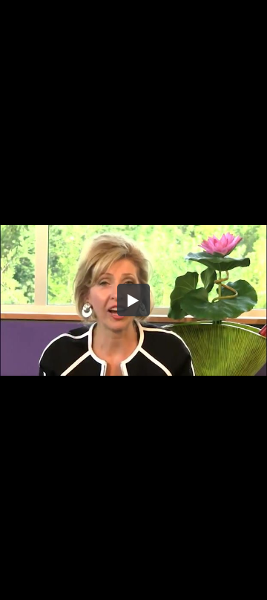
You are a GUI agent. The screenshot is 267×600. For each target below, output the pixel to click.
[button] (133, 300)
